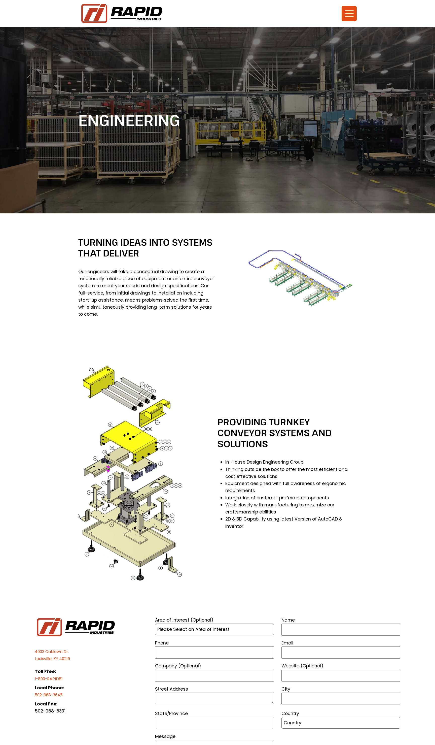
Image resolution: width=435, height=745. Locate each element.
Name (288, 620)
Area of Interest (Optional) (184, 620)
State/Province (171, 713)
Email (287, 643)
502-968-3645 (51, 695)
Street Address (171, 689)
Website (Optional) (302, 666)
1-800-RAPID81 (50, 678)
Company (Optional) (178, 666)
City (285, 689)
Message (165, 736)
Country (290, 713)
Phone (162, 643)
